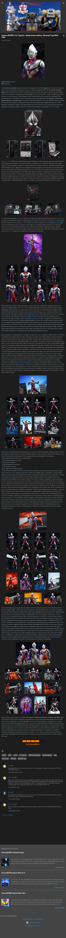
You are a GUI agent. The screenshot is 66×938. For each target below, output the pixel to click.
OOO (25, 473)
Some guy (11, 777)
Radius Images (37, 926)
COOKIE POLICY (38, 919)
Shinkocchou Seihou (34, 755)
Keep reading (60, 867)
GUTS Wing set (55, 637)
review (15, 755)
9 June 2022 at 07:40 (14, 811)
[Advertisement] (33, 830)
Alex (9, 792)
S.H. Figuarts (22, 755)
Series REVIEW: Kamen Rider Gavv (13, 893)
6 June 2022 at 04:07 (14, 799)
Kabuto (54, 223)
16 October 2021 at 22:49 (15, 772)
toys (55, 755)
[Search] (64, 3)
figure (9, 755)
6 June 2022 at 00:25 (14, 787)
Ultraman (13, 758)
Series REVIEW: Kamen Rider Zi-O (13, 873)
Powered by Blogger (34, 922)
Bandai (4, 755)
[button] (64, 36)
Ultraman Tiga (22, 758)
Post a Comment (8, 815)
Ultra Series (5, 758)
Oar (9, 765)
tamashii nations (47, 755)
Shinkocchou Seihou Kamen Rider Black (31, 316)
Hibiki (61, 223)
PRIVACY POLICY (28, 919)
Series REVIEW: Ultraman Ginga (12, 852)
